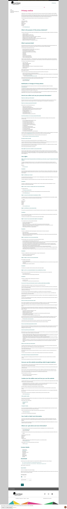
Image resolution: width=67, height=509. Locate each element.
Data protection (26, 166)
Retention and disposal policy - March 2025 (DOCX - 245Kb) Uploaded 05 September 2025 (34, 463)
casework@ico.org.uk (27, 440)
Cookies (28, 498)
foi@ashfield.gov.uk (24, 450)
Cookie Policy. (31, 505)
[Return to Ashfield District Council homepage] (15, 3)
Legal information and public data (14, 11)
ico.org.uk (26, 443)
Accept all (3, 507)
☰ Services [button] (54, 3)
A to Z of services (12, 488)
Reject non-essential (9, 507)
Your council (11, 10)
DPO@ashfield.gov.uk (27, 79)
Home (11, 9)
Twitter (24, 403)
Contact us (24, 498)
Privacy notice (21, 498)
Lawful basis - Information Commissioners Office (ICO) (32, 136)
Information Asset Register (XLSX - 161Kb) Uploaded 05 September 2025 (32, 462)
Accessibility (17, 498)
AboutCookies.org (27, 411)
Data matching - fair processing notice (28, 318)
